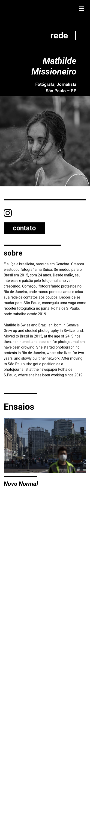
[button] (81, 9)
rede (59, 35)
